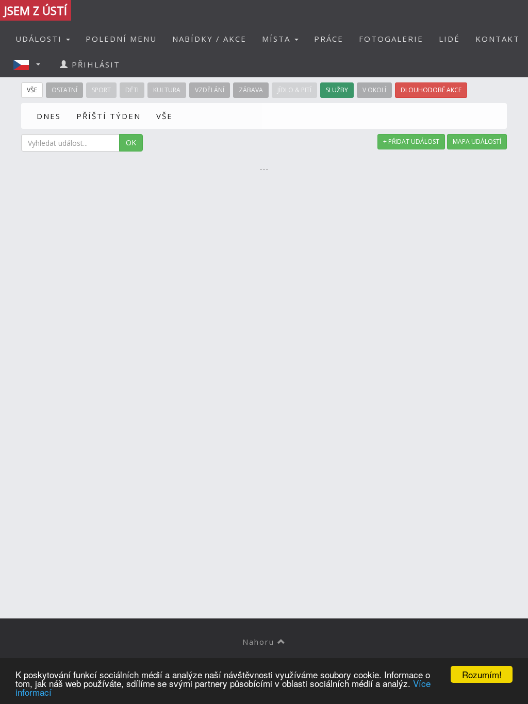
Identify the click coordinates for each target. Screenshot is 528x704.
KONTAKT (497, 38)
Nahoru (259, 641)
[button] (30, 64)
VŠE (164, 116)
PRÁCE (328, 38)
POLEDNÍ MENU (121, 38)
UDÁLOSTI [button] (40, 38)
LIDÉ (449, 38)
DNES (49, 116)
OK (131, 142)
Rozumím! (482, 674)
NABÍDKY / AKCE (209, 38)
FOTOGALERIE (391, 38)
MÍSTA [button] (277, 38)
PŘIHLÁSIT (94, 64)
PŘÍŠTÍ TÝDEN (108, 116)
